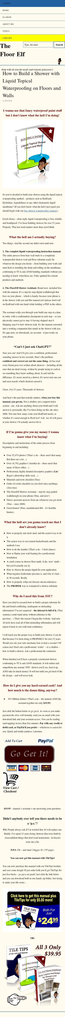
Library (7, 38)
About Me (8, 24)
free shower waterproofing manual (40, 210)
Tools (6, 31)
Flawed (7, 17)
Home (6, 10)
